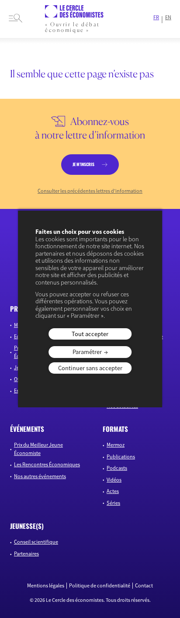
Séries (113, 503)
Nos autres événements (40, 476)
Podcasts (117, 468)
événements (27, 429)
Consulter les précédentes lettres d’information (90, 191)
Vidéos (114, 479)
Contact (144, 586)
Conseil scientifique (36, 541)
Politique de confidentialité (99, 586)
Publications (121, 456)
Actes (113, 491)
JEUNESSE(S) (27, 526)
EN (168, 17)
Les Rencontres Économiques (47, 464)
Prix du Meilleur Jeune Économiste (38, 448)
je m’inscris (83, 164)
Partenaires (26, 553)
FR (156, 17)
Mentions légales (45, 586)
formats (115, 429)
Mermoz (116, 444)
